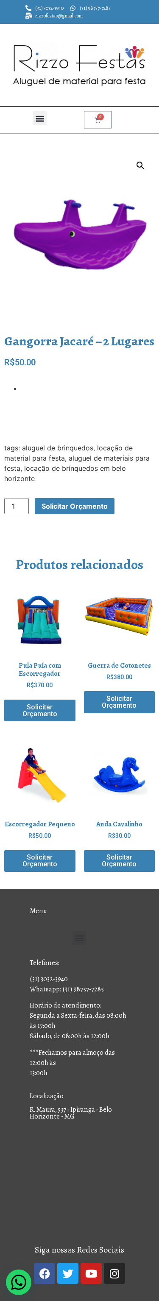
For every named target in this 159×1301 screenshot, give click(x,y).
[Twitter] (67, 1273)
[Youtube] (91, 1273)
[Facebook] (44, 1273)
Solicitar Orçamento (75, 506)
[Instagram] (114, 1273)
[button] (40, 118)
